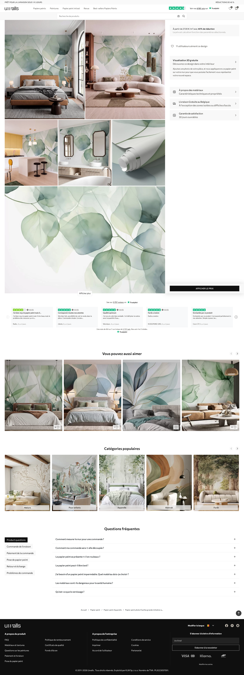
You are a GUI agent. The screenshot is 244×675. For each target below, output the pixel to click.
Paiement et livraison (14, 656)
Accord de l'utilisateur (102, 650)
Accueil (84, 610)
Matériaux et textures (15, 645)
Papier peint (95, 610)
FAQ (7, 640)
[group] (27, 483)
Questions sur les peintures (17, 650)
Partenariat (136, 650)
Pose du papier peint (14, 661)
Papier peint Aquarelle (113, 610)
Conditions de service (141, 640)
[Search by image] (179, 16)
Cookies (135, 645)
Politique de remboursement (58, 640)
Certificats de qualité (54, 645)
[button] (231, 354)
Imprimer (96, 645)
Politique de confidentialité (104, 640)
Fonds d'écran (51, 650)
